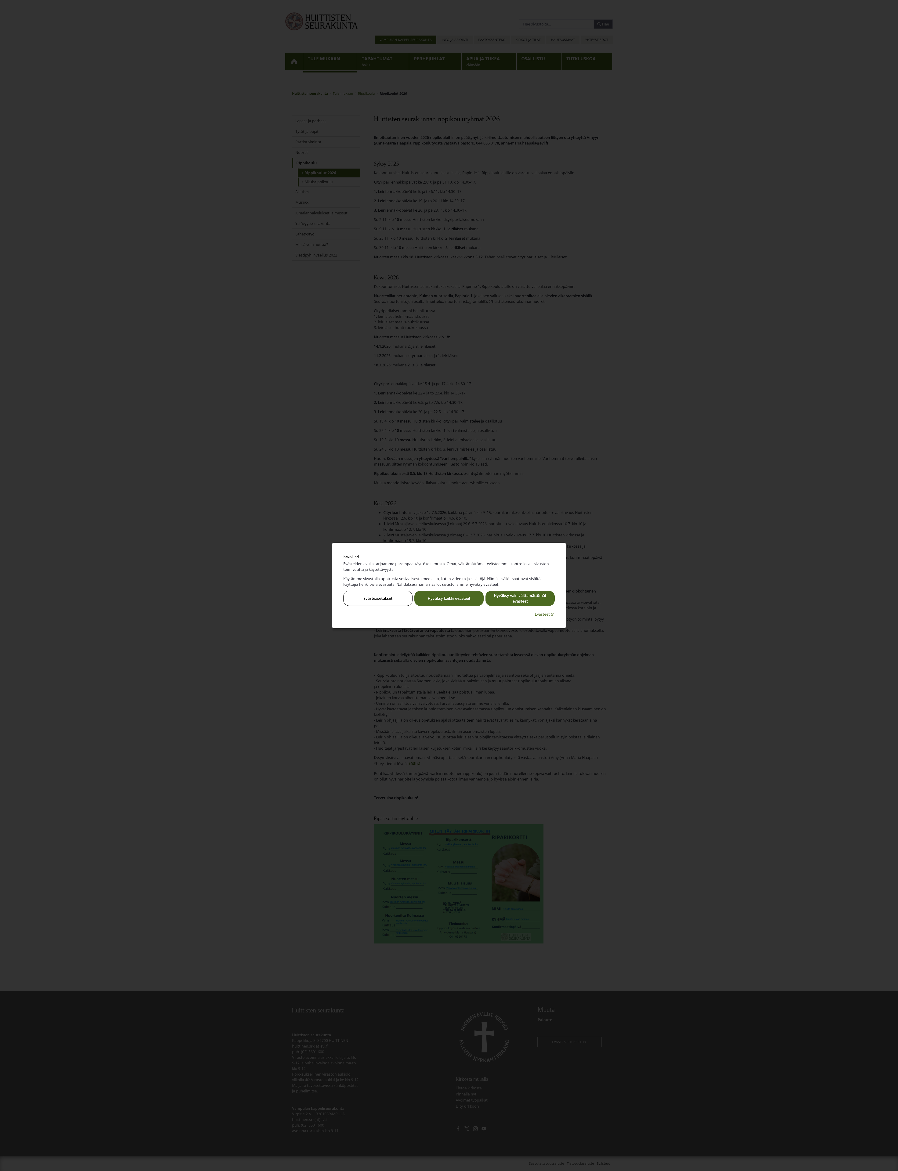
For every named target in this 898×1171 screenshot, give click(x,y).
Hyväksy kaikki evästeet (449, 598)
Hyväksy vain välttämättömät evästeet (520, 598)
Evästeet (545, 614)
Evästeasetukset (377, 598)
